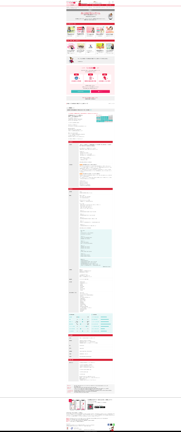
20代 (74, 392)
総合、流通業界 (90, 389)
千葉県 (84, 387)
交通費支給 (79, 391)
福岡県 (89, 387)
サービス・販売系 (90, 385)
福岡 (85, 419)
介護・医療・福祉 (105, 418)
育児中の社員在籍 (88, 391)
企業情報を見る (80, 61)
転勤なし (79, 390)
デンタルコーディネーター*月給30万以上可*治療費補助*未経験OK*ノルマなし (110, 34)
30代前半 (84, 392)
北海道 (95, 387)
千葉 (78, 419)
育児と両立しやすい (83, 390)
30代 (82, 392)
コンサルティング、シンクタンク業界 (97, 389)
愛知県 (86, 387)
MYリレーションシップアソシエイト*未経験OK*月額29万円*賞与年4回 (90, 34)
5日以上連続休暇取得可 (94, 391)
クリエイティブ (85, 418)
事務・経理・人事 (89, 418)
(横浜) (74, 419)
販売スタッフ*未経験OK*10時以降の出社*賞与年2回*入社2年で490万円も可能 (100, 34)
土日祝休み (103, 390)
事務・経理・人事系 (76, 385)
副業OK (77, 420)
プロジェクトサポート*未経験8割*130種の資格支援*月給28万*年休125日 (80, 51)
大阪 (79, 419)
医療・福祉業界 (101, 388)
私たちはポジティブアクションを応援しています (89, 429)
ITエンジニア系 (95, 385)
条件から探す (68, 420)
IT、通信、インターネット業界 (78, 388)
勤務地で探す (68, 419)
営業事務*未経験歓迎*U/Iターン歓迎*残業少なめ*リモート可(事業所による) (100, 51)
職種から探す (68, 418)
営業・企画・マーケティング (74, 418)
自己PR (71, 421)
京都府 (93, 387)
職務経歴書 (78, 421)
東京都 (75, 387)
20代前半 (80, 392)
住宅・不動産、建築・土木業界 (91, 388)
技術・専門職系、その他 (77, 386)
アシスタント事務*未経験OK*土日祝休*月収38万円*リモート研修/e (110, 51)
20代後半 (77, 392)
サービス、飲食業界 (105, 388)
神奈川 (73, 419)
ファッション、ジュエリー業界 (78, 389)
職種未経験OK (92, 390)
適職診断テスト (82, 421)
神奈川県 (80, 387)
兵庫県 (91, 387)
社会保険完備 (76, 391)
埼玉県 (82, 387)
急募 (82, 391)
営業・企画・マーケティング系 (84, 385)
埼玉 (76, 419)
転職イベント (74, 421)
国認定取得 (92, 420)
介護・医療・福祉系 (100, 385)
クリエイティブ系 (105, 385)
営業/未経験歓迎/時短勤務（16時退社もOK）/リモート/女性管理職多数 (80, 34)
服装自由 (107, 390)
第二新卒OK (75, 390)
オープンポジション (89, 50)
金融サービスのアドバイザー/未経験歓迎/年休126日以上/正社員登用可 (71, 34)
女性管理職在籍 (97, 390)
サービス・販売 (80, 418)
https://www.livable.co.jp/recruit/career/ (85, 356)
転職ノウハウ (68, 421)
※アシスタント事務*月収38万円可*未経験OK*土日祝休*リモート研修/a (71, 51)
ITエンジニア (100, 418)
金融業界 (97, 388)
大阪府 (77, 387)
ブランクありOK (88, 390)
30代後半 (87, 392)
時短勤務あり (110, 390)
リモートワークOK (72, 420)
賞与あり (84, 391)
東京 (70, 419)
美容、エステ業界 (85, 389)
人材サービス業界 (84, 388)
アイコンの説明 (111, 115)
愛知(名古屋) (82, 419)
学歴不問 (100, 390)
